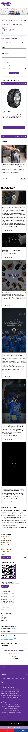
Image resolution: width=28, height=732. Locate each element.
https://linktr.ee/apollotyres (8, 365)
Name (3, 47)
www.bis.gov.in (23, 719)
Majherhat (15, 671)
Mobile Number (5, 53)
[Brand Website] (21, 723)
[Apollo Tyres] (6, 4)
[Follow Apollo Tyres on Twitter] (12, 723)
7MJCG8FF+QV (4, 637)
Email (3, 59)
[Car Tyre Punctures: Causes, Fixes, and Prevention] (14, 154)
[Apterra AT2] (14, 98)
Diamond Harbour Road (6, 671)
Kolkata (13, 631)
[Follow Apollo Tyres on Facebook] (7, 723)
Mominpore (21, 671)
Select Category (6, 66)
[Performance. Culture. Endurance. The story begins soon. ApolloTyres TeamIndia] (14, 240)
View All (24, 557)
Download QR (5, 586)
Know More (14, 127)
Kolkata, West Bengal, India (7, 639)
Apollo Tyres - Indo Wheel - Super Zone (14, 650)
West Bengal (14, 628)
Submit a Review (6, 557)
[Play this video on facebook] (14, 197)
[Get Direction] (15, 639)
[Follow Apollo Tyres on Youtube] (18, 723)
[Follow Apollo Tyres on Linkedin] (14, 723)
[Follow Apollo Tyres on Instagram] (16, 723)
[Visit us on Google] (9, 723)
